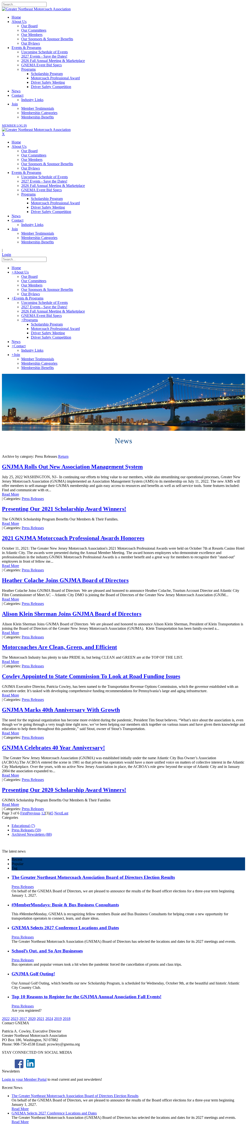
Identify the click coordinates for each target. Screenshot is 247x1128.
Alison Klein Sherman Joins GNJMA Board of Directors (71, 614)
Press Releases (33, 499)
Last (65, 813)
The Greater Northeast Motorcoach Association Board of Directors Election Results (93, 877)
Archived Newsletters (32, 834)
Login (6, 255)
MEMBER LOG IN (14, 125)
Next (58, 813)
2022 (6, 1019)
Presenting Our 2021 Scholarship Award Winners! (64, 509)
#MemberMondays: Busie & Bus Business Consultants (65, 904)
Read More (10, 494)
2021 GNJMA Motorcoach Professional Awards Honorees (73, 538)
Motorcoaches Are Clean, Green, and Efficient (59, 647)
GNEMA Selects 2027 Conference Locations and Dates (65, 927)
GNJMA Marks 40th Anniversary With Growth (61, 710)
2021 (40, 1019)
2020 (32, 1019)
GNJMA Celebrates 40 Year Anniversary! (53, 748)
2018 (66, 1019)
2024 (49, 1019)
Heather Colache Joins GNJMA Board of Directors (65, 580)
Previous (33, 813)
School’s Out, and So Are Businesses (47, 950)
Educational (23, 826)
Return (63, 456)
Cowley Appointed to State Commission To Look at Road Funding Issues (91, 676)
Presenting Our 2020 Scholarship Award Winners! (64, 790)
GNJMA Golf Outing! (33, 973)
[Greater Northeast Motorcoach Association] (36, 9)
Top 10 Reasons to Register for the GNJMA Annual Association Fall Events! (86, 996)
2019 (58, 1019)
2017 (23, 1019)
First (23, 813)
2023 (14, 1019)
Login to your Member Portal (24, 1079)
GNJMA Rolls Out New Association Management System (72, 467)
